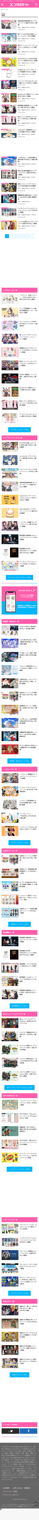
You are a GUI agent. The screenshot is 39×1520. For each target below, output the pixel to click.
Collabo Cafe (19, 4)
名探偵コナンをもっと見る (19, 924)
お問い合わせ (21, 1471)
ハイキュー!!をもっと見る (19, 842)
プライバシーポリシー (11, 1495)
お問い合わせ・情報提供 (21, 1488)
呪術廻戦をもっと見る (19, 1006)
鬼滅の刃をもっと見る (19, 1375)
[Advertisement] (19, 147)
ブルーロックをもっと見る (19, 1293)
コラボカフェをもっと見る (19, 429)
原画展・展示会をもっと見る (19, 761)
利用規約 (20, 1506)
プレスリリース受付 (10, 1491)
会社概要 (6, 1488)
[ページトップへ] (36, 1504)
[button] (1, 1509)
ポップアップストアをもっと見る (19, 577)
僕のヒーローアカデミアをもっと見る (19, 1087)
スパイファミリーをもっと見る (19, 1169)
